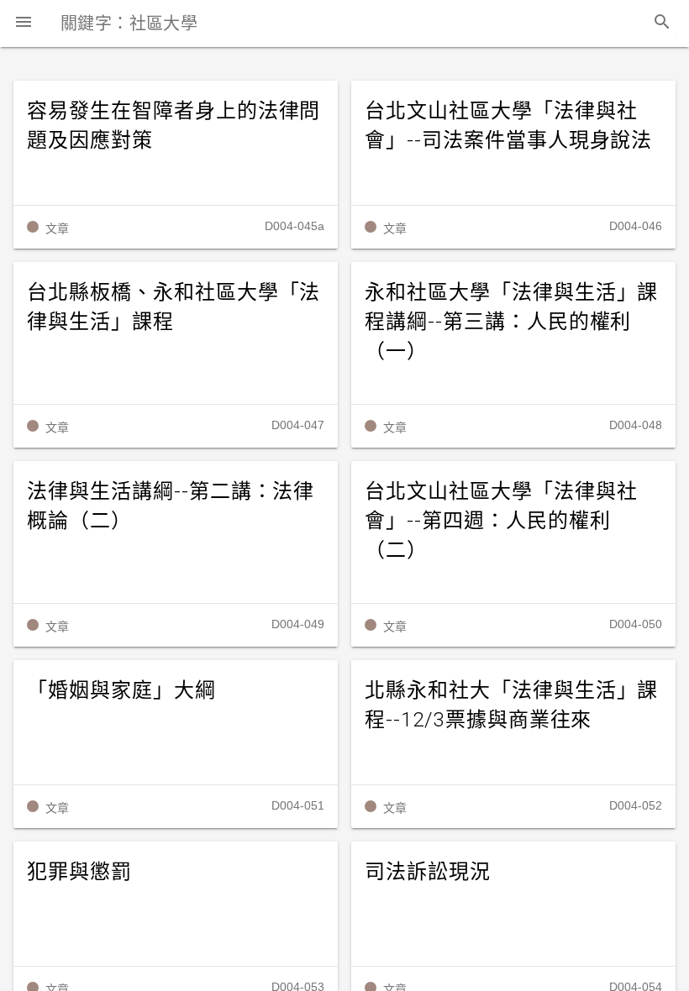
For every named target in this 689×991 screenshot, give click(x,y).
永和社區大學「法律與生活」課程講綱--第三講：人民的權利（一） (511, 322)
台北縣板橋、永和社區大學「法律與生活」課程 (173, 307)
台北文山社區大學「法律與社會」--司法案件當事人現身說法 (508, 125)
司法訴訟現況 (428, 872)
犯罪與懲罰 (79, 872)
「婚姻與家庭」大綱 (121, 690)
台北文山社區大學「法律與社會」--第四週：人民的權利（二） (501, 521)
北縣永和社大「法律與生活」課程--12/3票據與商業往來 (511, 705)
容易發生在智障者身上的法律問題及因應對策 (173, 125)
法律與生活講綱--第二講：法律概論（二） (170, 506)
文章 (57, 228)
